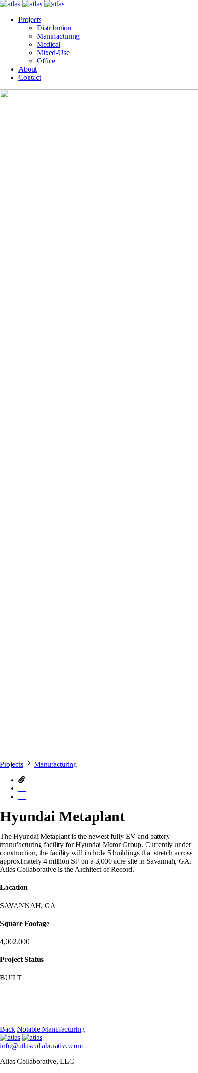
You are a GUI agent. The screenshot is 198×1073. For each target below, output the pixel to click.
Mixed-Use (53, 52)
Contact (29, 77)
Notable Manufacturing (51, 1029)
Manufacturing (58, 36)
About (27, 69)
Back (7, 1029)
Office (46, 61)
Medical (48, 44)
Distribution (54, 28)
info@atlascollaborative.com (41, 1046)
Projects (29, 19)
